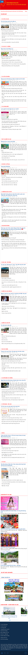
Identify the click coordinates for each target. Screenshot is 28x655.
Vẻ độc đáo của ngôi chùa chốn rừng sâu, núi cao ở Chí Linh (13, 159)
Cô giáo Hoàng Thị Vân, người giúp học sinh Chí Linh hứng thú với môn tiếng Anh (14, 303)
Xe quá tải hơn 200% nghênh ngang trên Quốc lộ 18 (11, 287)
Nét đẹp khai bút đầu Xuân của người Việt (9, 119)
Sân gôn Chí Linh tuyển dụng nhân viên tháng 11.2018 (12, 417)
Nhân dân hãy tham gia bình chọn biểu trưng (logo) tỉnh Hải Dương (14, 94)
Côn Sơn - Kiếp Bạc (4, 634)
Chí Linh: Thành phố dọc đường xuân (9, 336)
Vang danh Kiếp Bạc (22, 11)
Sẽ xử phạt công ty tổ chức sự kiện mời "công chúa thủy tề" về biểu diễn (14, 363)
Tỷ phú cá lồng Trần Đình (6, 313)
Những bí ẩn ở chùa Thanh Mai (8, 141)
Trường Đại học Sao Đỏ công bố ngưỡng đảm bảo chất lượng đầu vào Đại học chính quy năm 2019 (14, 220)
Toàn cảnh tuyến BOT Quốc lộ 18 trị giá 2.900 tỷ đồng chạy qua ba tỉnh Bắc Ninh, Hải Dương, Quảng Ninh (14, 122)
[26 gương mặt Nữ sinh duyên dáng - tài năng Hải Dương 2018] (14, 503)
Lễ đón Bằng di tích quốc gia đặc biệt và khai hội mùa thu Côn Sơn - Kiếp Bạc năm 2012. (14, 455)
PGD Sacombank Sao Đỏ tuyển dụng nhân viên (11, 423)
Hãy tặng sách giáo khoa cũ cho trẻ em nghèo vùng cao (12, 480)
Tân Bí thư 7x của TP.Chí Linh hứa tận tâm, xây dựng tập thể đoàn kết (14, 36)
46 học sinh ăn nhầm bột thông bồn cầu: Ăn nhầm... (11, 361)
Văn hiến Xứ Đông (4, 630)
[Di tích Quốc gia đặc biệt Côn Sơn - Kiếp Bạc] (14, 558)
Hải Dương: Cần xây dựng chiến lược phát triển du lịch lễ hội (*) (14, 241)
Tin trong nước (3, 627)
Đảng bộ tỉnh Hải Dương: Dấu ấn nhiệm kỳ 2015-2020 (13, 78)
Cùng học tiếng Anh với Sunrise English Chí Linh (11, 397)
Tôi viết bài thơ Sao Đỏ (6, 325)
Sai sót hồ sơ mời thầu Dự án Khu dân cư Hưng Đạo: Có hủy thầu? (14, 282)
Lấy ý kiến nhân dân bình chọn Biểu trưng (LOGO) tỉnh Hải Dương (14, 97)
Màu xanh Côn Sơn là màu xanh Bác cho (9, 182)
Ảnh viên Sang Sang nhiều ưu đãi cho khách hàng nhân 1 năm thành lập (14, 395)
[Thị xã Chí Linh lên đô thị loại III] (14, 540)
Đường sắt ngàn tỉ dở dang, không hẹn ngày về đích (11, 129)
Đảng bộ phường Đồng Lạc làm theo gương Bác (11, 65)
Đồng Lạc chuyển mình (6, 58)
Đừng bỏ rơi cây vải (5, 366)
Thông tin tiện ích (4, 637)
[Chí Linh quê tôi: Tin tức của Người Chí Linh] (14, 3)
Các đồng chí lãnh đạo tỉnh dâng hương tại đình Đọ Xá (12, 88)
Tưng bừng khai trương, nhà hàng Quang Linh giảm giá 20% (13, 399)
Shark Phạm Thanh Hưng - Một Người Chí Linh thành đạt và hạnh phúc (14, 308)
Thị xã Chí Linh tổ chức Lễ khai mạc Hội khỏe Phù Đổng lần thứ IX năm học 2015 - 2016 (14, 448)
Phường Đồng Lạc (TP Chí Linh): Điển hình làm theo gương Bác (14, 64)
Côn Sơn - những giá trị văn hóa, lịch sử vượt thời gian (12, 177)
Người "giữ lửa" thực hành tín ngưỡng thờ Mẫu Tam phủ (14, 293)
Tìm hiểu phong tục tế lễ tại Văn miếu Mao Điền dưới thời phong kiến (14, 248)
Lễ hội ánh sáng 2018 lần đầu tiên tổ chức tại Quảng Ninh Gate (13, 389)
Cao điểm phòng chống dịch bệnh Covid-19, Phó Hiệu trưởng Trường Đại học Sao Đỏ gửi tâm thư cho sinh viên (14, 210)
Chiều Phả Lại (4, 338)
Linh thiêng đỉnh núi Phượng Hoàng (8, 156)
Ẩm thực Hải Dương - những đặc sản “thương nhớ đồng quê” (13, 239)
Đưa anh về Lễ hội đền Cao (7, 341)
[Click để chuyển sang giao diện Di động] (8, 653)
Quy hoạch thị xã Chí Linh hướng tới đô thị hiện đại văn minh (13, 457)
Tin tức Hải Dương (4, 624)
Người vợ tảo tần (5, 311)
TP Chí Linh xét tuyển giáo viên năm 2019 (10, 406)
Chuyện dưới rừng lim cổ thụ (7, 152)
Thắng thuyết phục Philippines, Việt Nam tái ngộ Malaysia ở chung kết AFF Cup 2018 (14, 127)
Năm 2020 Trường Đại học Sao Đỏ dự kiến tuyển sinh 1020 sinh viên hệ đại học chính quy (13, 194)
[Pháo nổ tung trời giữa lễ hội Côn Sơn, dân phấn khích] (14, 521)
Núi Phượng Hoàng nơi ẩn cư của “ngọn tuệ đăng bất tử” (12, 154)
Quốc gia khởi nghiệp (6, 483)
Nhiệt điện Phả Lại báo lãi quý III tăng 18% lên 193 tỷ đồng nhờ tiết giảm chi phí (9, 617)
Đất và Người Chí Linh (5, 632)
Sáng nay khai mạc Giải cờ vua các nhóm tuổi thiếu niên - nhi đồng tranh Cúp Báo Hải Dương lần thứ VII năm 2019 (14, 91)
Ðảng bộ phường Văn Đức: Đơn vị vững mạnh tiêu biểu (12, 62)
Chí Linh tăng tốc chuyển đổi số (8, 31)
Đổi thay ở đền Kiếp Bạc (6, 179)
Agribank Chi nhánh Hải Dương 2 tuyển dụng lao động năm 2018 (14, 419)
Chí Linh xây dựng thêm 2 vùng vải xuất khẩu (10, 42)
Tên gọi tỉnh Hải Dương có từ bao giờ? (9, 237)
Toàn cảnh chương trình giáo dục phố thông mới (11, 124)
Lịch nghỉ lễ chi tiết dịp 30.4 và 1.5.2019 (10, 109)
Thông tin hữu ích (5, 577)
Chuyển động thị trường (5, 635)
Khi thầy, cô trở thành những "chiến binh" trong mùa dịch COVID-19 (14, 207)
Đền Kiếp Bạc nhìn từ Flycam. (7, 452)
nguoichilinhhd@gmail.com (6, 649)
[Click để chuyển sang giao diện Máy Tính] (5, 653)
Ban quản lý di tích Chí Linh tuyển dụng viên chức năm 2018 (13, 421)
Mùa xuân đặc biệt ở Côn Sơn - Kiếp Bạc (9, 184)
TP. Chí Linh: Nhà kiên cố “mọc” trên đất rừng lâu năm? (13, 264)
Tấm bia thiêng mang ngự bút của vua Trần (10, 181)
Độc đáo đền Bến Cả (6, 157)
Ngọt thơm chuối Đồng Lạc (7, 48)
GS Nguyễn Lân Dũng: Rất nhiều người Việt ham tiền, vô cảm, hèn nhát (14, 368)
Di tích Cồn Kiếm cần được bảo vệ (8, 280)
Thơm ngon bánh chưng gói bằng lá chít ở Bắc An (11, 60)
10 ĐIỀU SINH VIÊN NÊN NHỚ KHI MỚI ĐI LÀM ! (11, 371)
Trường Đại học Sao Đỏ (5, 629)
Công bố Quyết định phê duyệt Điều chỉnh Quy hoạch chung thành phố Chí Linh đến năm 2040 (14, 33)
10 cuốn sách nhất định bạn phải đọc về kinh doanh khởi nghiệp (14, 482)
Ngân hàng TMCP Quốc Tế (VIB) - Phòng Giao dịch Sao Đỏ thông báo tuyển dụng (14, 415)
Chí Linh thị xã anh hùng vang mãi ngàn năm (10, 450)
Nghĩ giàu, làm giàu (5, 485)
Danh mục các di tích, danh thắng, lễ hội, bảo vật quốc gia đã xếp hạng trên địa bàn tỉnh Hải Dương (13, 228)
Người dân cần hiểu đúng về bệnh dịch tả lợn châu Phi (13, 380)
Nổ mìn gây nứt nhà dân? (6, 278)
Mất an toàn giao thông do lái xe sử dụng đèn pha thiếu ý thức (13, 343)
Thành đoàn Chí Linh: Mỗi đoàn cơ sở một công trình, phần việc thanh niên (14, 39)
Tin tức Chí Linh (4, 626)
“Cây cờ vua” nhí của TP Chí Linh (8, 306)
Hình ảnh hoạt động (4, 639)
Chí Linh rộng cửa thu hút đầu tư (8, 21)
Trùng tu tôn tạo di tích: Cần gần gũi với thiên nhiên (12, 351)
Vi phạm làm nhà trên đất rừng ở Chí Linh (9, 285)
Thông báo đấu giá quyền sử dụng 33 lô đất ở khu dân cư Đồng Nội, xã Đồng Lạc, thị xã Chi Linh (14, 392)
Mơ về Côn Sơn (5, 339)
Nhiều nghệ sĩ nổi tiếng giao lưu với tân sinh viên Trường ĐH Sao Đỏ (14, 217)
